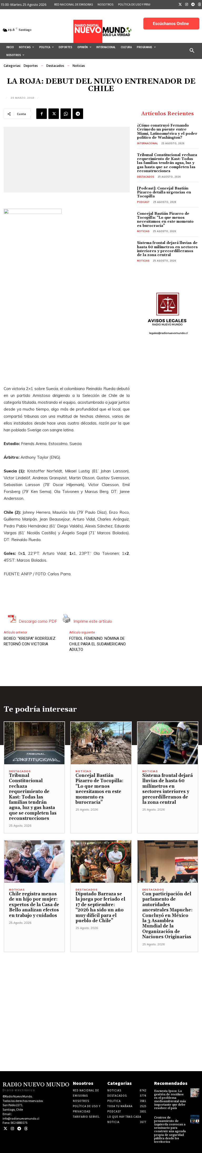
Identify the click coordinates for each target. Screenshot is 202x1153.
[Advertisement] (101, 989)
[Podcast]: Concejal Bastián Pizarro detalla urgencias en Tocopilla (164, 192)
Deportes (31, 65)
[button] (192, 50)
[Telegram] (193, 4)
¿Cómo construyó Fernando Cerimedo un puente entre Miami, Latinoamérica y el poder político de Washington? (167, 131)
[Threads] (26, 1128)
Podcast (143, 202)
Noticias (79, 65)
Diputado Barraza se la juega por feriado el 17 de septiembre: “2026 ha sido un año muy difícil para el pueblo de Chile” (100, 907)
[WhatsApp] (65, 113)
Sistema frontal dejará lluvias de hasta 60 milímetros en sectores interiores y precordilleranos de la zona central (167, 249)
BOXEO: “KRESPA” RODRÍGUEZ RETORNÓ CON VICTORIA (29, 641)
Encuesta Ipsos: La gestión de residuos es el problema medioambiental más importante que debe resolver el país (170, 1099)
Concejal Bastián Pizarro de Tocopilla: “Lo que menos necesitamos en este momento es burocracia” (165, 219)
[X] (53, 113)
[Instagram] (186, 4)
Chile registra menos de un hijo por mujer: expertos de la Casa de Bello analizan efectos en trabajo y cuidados (34, 905)
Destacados (55, 65)
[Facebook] (41, 113)
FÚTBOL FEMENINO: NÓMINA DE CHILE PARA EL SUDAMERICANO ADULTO (97, 644)
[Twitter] (180, 4)
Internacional (147, 143)
